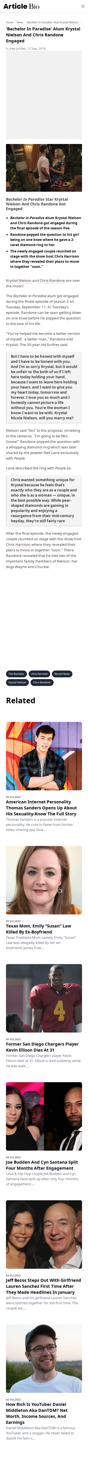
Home (9, 22)
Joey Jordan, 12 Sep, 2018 (25, 48)
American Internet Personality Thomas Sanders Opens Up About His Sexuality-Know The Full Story (41, 808)
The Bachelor (16, 674)
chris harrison (39, 674)
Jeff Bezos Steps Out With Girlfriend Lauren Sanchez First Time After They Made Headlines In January (43, 1286)
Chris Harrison (18, 544)
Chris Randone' (42, 682)
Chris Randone (52, 280)
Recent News (62, 674)
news (20, 22)
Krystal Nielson (18, 280)
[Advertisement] (44, 95)
